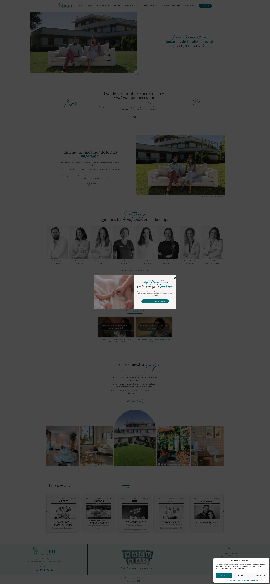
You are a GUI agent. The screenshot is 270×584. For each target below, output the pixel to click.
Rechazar (241, 575)
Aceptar (224, 575)
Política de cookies (230, 580)
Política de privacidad (243, 580)
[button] (174, 277)
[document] (135, 292)
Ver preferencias (259, 575)
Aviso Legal (254, 580)
